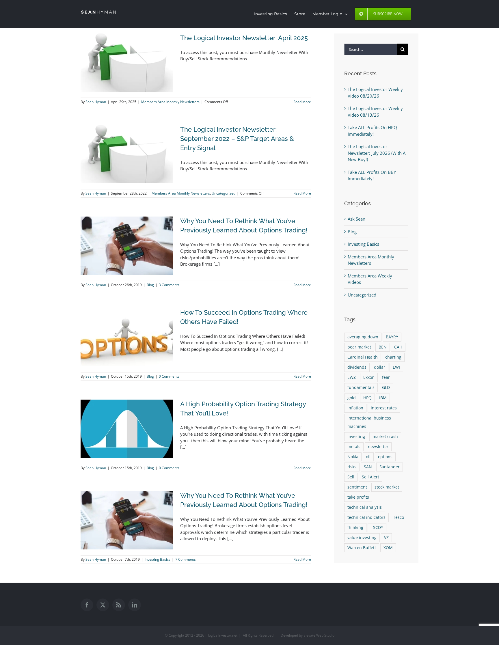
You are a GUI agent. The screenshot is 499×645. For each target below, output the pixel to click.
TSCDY (377, 527)
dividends (356, 367)
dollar (379, 367)
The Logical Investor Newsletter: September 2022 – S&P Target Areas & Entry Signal (237, 139)
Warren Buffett (361, 547)
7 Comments (185, 559)
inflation (355, 408)
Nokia (352, 456)
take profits (358, 497)
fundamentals (361, 387)
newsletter (378, 446)
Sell (350, 477)
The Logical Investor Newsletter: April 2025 (244, 38)
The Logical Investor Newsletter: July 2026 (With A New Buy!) (376, 152)
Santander (389, 466)
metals (353, 446)
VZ (386, 537)
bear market (359, 347)
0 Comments (169, 376)
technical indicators (366, 517)
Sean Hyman (95, 101)
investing (356, 436)
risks (351, 466)
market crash (385, 436)
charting (393, 357)
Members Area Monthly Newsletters (170, 101)
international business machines (369, 422)
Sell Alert (370, 477)
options (385, 456)
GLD (386, 387)
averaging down (362, 337)
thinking (355, 527)
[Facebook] (87, 605)
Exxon (369, 377)
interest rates (384, 408)
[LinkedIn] (134, 605)
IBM (383, 397)
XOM (388, 547)
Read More (302, 101)
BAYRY (392, 337)
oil (368, 456)
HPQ (367, 397)
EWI (396, 367)
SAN (368, 466)
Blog (150, 284)
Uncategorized (223, 193)
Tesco (398, 517)
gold (351, 397)
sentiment (357, 487)
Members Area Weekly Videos (370, 279)
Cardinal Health (362, 357)
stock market (387, 487)
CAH (398, 347)
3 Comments (169, 284)
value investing (362, 537)
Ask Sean (356, 219)
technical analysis (364, 507)
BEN (383, 347)
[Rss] (118, 605)
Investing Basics (157, 559)
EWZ (351, 377)
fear (386, 377)
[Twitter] (102, 605)
